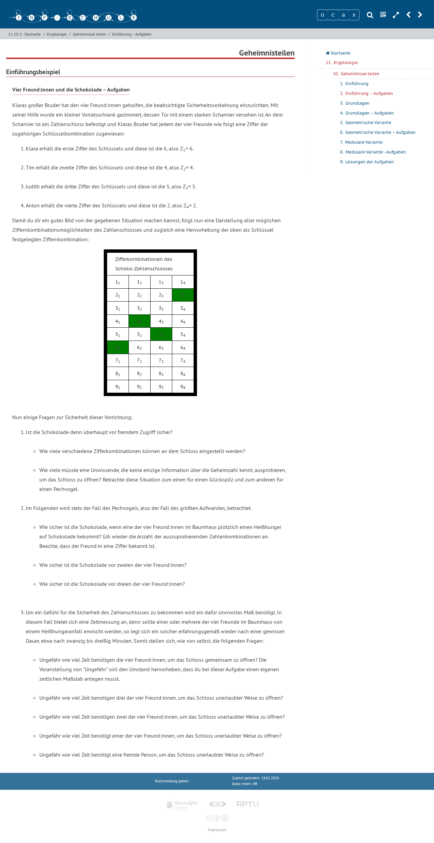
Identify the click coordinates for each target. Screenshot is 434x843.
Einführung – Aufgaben (132, 34)
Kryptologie (56, 34)
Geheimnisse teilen (89, 34)
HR (255, 784)
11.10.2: (15, 34)
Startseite (32, 34)
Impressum (217, 830)
